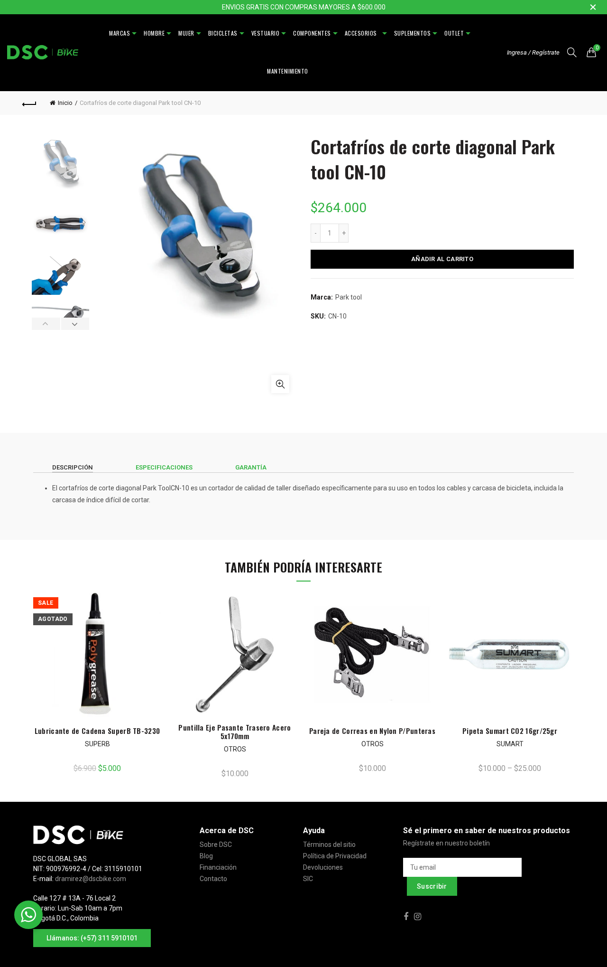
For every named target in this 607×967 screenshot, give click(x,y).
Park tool (348, 297)
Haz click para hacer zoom (280, 384)
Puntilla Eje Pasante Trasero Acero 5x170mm (234, 731)
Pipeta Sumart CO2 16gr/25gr (509, 730)
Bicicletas (223, 33)
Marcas (119, 33)
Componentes (312, 33)
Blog (206, 856)
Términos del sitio (329, 844)
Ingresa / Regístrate (533, 52)
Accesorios (362, 33)
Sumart (510, 744)
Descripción (72, 467)
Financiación (218, 867)
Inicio (65, 102)
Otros (235, 749)
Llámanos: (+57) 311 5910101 (92, 938)
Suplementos (412, 33)
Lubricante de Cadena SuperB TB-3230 (97, 730)
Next (75, 324)
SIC (308, 879)
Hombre (154, 33)
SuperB (97, 744)
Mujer (186, 33)
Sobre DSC (216, 844)
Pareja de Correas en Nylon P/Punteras (372, 730)
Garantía (251, 467)
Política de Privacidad (335, 856)
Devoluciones (323, 867)
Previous (46, 324)
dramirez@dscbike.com (90, 879)
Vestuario (265, 33)
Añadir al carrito (442, 259)
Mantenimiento (287, 71)
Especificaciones (164, 467)
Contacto (213, 879)
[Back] (29, 103)
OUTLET (454, 33)
